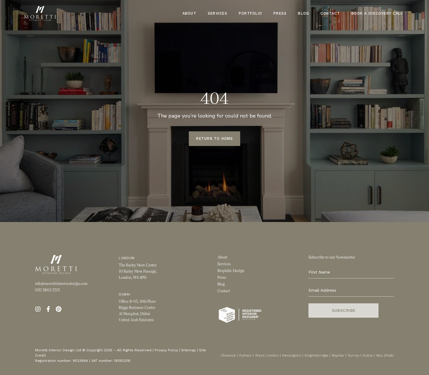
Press (280, 13)
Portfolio (250, 13)
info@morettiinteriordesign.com (61, 283)
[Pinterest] (58, 309)
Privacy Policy (166, 350)
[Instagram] (38, 309)
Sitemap (188, 350)
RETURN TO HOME (214, 138)
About (189, 13)
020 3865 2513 (47, 290)
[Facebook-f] (48, 309)
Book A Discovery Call (377, 13)
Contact (330, 13)
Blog (303, 13)
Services (217, 13)
